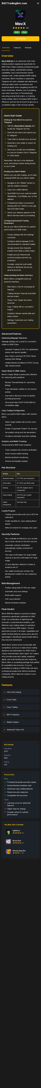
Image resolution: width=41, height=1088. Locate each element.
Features (17, 48)
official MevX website (22, 126)
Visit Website (20, 39)
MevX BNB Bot (7, 61)
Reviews (28, 48)
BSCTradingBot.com (14, 3)
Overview (6, 48)
